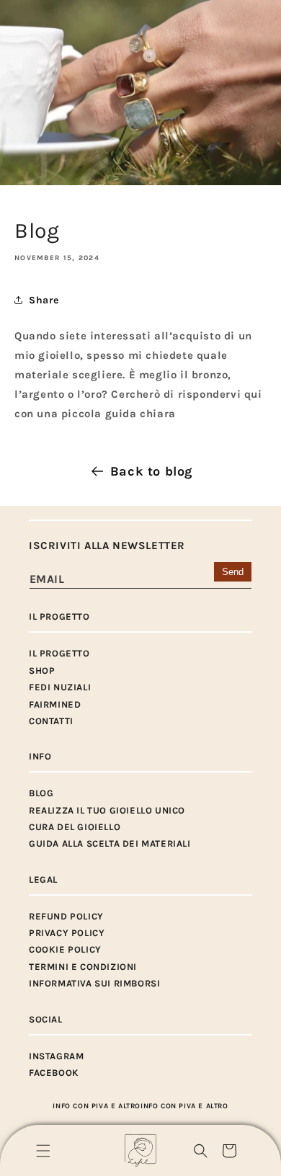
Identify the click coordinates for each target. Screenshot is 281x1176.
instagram (56, 1056)
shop (42, 670)
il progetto (59, 653)
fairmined (55, 704)
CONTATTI (51, 721)
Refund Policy (66, 916)
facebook (54, 1072)
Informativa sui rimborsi (94, 983)
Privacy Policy (66, 932)
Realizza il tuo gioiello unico (107, 810)
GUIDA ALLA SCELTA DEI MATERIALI (110, 843)
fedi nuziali (60, 687)
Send (233, 571)
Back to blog (151, 471)
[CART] (229, 1151)
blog (41, 793)
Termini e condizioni (83, 966)
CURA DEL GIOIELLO (74, 826)
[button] (43, 1151)
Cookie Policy (65, 949)
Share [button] (44, 300)
